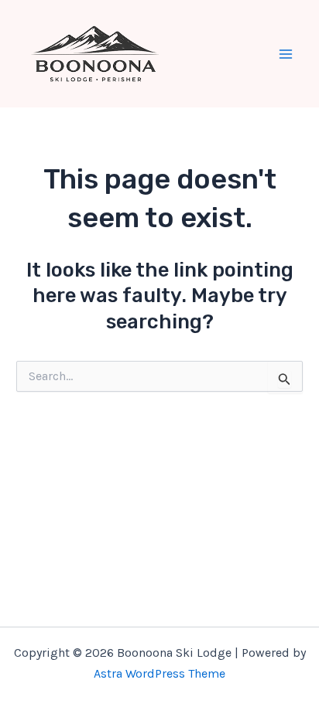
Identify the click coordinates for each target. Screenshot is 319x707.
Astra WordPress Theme (159, 673)
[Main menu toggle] (286, 54)
